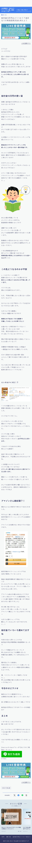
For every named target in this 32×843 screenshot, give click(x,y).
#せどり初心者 (6, 788)
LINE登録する (26, 43)
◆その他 (9, 836)
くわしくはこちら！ (22, 10)
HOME (3, 836)
